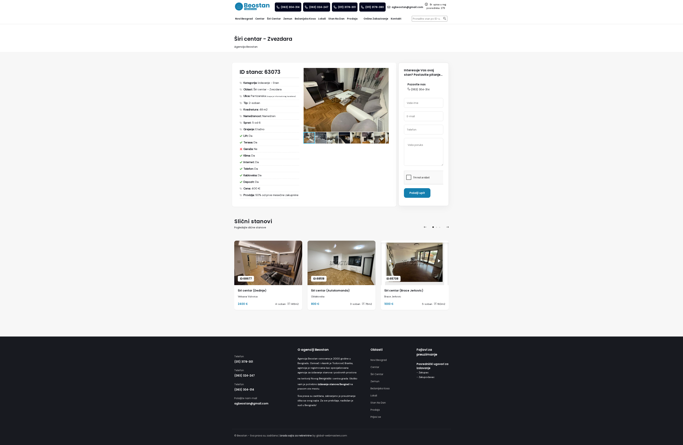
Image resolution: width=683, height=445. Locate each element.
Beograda (325, 378)
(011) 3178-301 (243, 362)
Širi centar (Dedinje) (252, 290)
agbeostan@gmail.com (251, 403)
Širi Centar (376, 374)
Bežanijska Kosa (380, 388)
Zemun (374, 381)
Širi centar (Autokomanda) (330, 290)
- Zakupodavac (426, 377)
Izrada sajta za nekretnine (296, 435)
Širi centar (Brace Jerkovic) (403, 290)
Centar (374, 367)
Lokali (373, 395)
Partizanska (258, 96)
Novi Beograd (378, 360)
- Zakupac (423, 372)
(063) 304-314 (420, 89)
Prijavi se (375, 417)
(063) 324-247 (244, 375)
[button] (385, 71)
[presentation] (425, 227)
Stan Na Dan (378, 402)
